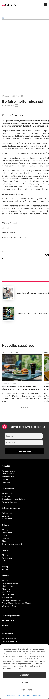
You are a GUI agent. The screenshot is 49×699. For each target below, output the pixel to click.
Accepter (24, 675)
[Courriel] (16, 105)
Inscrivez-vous (24, 451)
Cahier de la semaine (10, 352)
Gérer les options (24, 689)
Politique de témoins (14, 696)
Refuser (24, 682)
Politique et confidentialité (32, 696)
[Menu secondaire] (45, 4)
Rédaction (9, 105)
